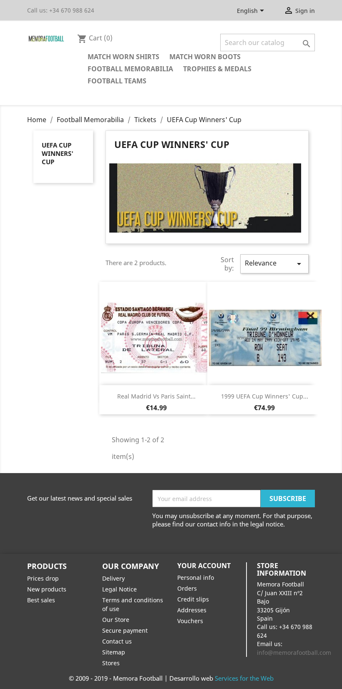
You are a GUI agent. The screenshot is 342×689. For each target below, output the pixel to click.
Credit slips (193, 599)
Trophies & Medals (217, 68)
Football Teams (117, 80)
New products (46, 589)
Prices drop (43, 578)
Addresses (191, 610)
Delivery (113, 578)
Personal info (195, 577)
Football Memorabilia (130, 68)
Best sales (41, 600)
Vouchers (190, 621)
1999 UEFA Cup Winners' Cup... (264, 396)
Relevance (274, 263)
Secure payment (125, 630)
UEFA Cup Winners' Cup (57, 153)
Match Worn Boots (205, 56)
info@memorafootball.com (294, 652)
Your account (204, 565)
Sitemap (113, 652)
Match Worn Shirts (123, 56)
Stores (111, 663)
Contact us (117, 641)
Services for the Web (244, 678)
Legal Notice (119, 589)
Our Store (115, 620)
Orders (187, 588)
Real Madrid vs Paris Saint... (156, 396)
